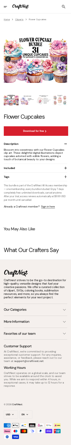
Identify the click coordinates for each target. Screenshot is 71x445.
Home (7, 19)
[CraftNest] (20, 6)
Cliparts (19, 19)
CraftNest (17, 404)
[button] (8, 6)
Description (11, 144)
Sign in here (48, 206)
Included (9, 168)
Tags (6, 176)
